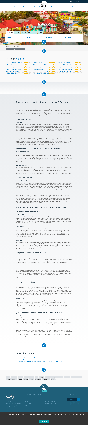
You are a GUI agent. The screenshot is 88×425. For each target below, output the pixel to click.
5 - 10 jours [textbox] (68, 37)
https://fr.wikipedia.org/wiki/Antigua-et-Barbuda (30, 357)
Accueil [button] (8, 6)
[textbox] (28, 37)
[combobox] (14, 37)
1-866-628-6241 (50, 401)
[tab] (10, 32)
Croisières (34, 6)
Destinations (26, 6)
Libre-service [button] (66, 6)
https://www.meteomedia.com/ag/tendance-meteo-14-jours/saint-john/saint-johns (40, 361)
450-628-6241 (49, 399)
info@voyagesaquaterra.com (54, 403)
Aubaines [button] (59, 6)
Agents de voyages (17, 6)
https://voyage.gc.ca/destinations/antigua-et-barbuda (32, 359)
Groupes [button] (53, 6)
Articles (80, 6)
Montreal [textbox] (8, 37)
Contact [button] (74, 6)
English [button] (71, 1)
